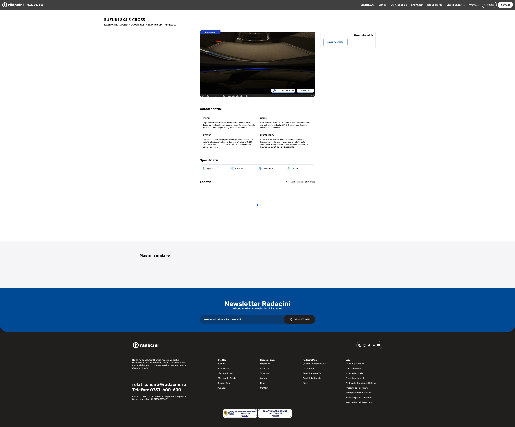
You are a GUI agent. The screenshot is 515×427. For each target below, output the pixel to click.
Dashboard (308, 368)
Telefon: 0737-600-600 (156, 389)
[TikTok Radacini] (369, 345)
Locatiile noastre (456, 4)
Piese (305, 383)
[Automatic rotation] (202, 96)
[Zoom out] (208, 96)
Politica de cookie (354, 373)
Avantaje (474, 4)
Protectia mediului (354, 378)
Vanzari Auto (368, 4)
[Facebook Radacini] (359, 345)
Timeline (264, 373)
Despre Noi (265, 363)
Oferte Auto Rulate (227, 378)
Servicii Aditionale (312, 378)
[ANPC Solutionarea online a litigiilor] (275, 413)
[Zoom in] (224, 96)
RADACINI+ (417, 4)
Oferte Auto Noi (225, 373)
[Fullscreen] (312, 96)
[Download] (246, 96)
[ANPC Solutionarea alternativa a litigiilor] (240, 413)
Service (382, 4)
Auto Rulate (223, 368)
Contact (505, 4)
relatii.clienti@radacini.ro (159, 384)
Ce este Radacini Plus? (314, 363)
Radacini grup (434, 4)
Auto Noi (222, 363)
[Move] (229, 96)
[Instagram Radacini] (364, 345)
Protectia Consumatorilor (358, 392)
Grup (262, 383)
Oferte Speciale (399, 4)
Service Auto (224, 383)
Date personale (353, 368)
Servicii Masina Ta (312, 373)
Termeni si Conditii (354, 363)
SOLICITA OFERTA (335, 42)
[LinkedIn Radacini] (374, 345)
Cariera (263, 378)
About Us (264, 368)
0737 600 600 (35, 5)
